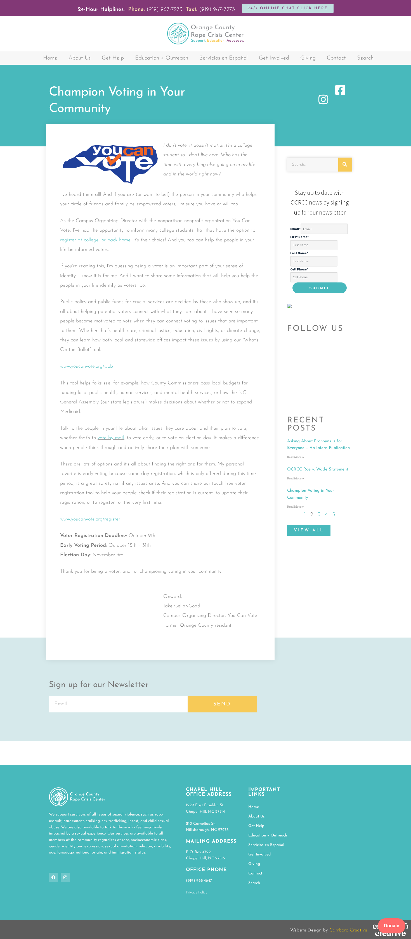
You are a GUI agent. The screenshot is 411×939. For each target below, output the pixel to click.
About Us (79, 58)
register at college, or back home (95, 240)
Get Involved (274, 58)
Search (365, 58)
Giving (308, 58)
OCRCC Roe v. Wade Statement (317, 469)
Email (295, 229)
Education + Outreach (161, 58)
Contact (336, 58)
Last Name (299, 253)
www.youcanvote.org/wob (86, 366)
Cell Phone (299, 269)
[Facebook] (53, 877)
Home (50, 58)
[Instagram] (65, 877)
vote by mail (111, 438)
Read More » (295, 457)
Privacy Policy (196, 892)
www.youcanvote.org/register (90, 519)
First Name (299, 237)
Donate (391, 925)
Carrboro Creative (348, 930)
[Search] (345, 165)
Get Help (113, 58)
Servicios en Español (223, 58)
